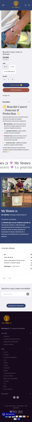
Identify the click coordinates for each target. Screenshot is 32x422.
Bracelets (6, 354)
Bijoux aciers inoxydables (10, 378)
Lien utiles (4, 333)
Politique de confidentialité (11, 341)
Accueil (6, 352)
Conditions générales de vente (12, 339)
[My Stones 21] (16, 5)
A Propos (6, 381)
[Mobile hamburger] (3, 5)
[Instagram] (17, 397)
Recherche (6, 336)
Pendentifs (7, 368)
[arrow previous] (5, 278)
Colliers (6, 362)
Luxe (5, 360)
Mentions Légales (8, 344)
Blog (5, 386)
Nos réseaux (4, 393)
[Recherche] (25, 5)
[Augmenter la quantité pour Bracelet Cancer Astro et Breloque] (12, 79)
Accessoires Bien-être (9, 373)
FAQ (5, 384)
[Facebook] (14, 397)
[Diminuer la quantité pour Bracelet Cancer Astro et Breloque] (4, 79)
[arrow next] (9, 278)
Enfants (6, 365)
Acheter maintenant (16, 90)
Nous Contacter (8, 389)
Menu (2, 349)
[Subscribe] (27, 294)
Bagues (6, 370)
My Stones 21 (12, 406)
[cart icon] (29, 5)
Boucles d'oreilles (8, 376)
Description (6, 102)
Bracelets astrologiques (10, 357)
